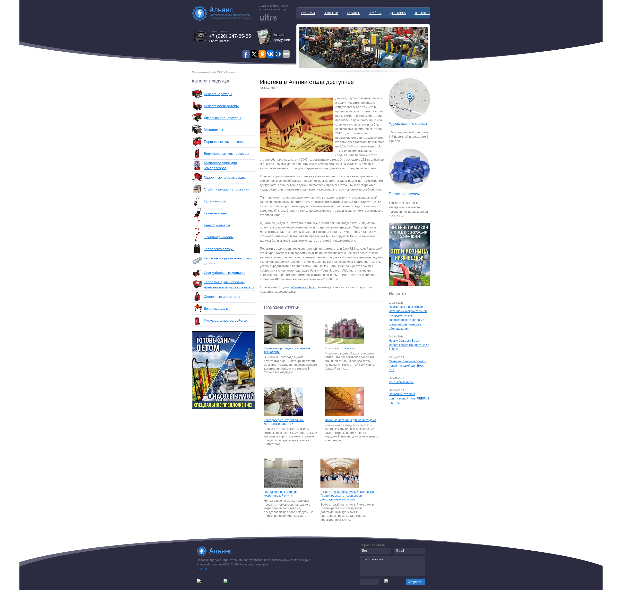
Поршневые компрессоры (224, 142)
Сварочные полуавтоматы (225, 177)
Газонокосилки (215, 213)
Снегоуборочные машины (224, 273)
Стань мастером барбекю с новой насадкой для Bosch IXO (407, 366)
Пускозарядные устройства (225, 320)
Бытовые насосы (404, 194)
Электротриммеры (218, 237)
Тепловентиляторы (219, 249)
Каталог (353, 13)
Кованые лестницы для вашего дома (350, 420)
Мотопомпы (213, 130)
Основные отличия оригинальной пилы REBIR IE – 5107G (409, 398)
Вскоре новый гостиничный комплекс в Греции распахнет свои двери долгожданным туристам (347, 495)
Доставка (398, 13)
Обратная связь (220, 41)
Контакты (422, 13)
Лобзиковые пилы (401, 382)
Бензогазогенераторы (221, 106)
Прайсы (375, 13)
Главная (308, 13)
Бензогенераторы (218, 94)
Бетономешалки (217, 308)
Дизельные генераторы (222, 118)
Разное (202, 569)
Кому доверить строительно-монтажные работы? (284, 422)
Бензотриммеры (217, 225)
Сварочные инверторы (222, 297)
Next (303, 47)
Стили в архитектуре (339, 348)
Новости (331, 13)
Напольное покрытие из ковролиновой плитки (280, 494)
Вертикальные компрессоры (226, 153)
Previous (422, 47)
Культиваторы (215, 201)
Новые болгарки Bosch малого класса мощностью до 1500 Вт (409, 345)
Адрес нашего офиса (408, 123)
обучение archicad (303, 287)
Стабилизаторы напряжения (226, 189)
